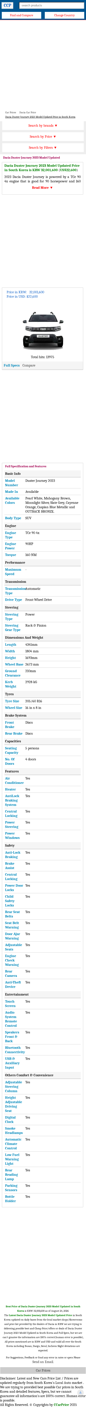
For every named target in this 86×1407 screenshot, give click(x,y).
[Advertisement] (43, 65)
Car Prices (43, 1370)
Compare (28, 365)
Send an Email (42, 1362)
